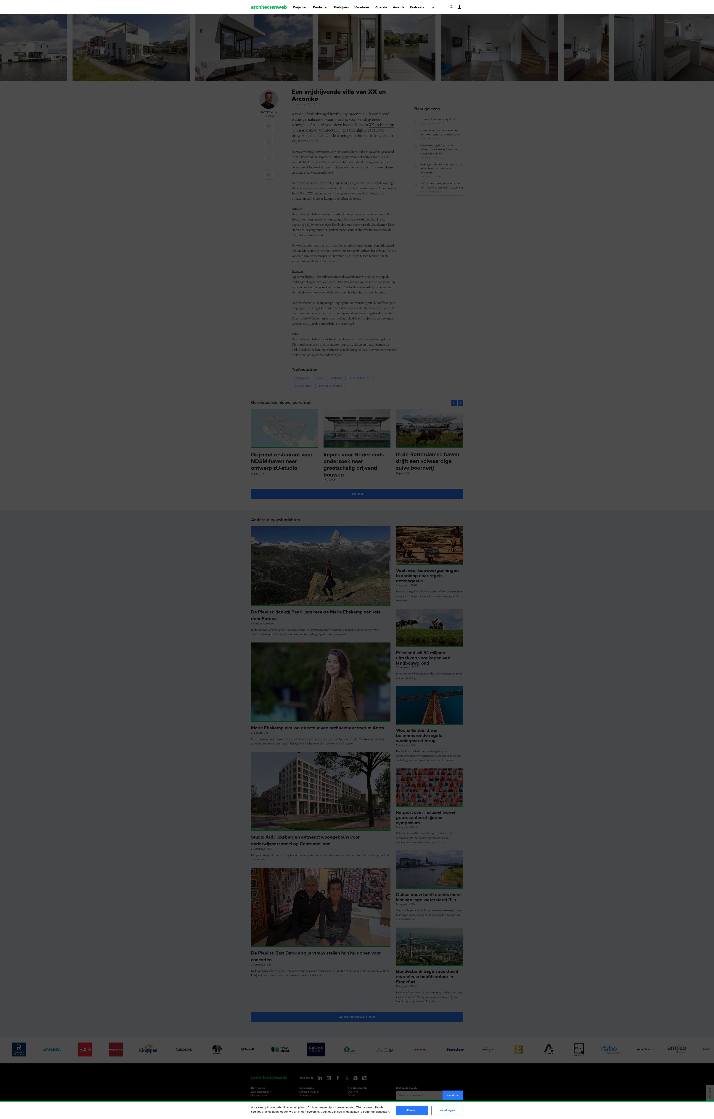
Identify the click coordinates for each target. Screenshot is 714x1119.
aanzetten (382, 1112)
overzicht (313, 1112)
